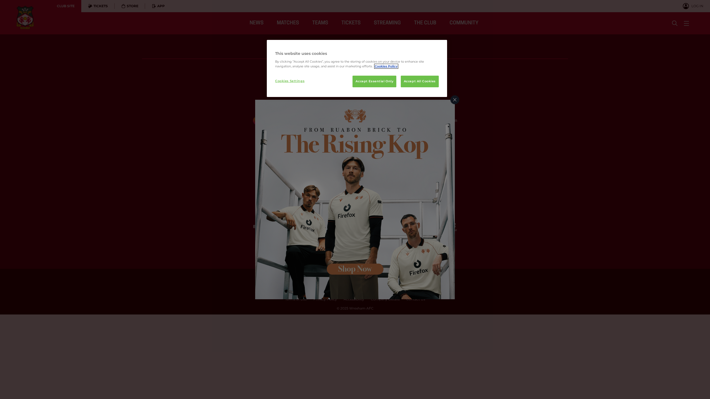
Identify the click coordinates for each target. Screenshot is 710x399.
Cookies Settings (290, 81)
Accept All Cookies (420, 81)
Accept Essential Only (374, 81)
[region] (357, 68)
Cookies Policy (386, 66)
